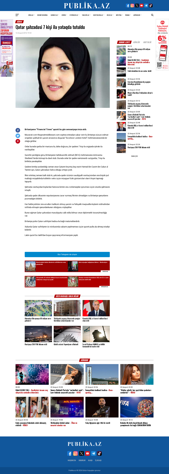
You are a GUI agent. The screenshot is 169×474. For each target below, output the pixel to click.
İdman (127, 15)
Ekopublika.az (98, 15)
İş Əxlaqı (98, 460)
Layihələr (136, 15)
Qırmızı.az (54, 15)
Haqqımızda (72, 460)
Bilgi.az (109, 15)
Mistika (118, 15)
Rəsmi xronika (42, 15)
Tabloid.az (85, 15)
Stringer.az (74, 15)
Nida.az (30, 15)
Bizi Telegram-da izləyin (67, 254)
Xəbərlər (82, 460)
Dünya (64, 15)
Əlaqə (90, 460)
